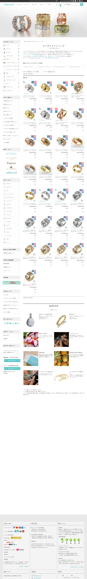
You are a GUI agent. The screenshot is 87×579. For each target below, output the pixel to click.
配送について (6, 107)
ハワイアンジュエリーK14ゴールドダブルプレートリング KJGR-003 (29, 150)
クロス (7, 232)
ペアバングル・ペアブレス (12, 66)
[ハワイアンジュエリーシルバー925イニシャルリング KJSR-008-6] (61, 195)
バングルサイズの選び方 (8, 125)
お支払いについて (7, 111)
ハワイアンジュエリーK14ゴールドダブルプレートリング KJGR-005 (45, 150)
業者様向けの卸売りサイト (9, 253)
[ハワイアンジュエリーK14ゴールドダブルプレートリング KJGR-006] (61, 141)
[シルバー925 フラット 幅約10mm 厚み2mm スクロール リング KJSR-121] (61, 222)
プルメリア (8, 183)
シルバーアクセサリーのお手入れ (10, 301)
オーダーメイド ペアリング (44, 66)
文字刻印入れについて (8, 100)
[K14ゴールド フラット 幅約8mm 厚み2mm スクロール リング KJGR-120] (61, 249)
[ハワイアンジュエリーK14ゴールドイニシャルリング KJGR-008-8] (30, 114)
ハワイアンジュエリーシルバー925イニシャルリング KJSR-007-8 (45, 123)
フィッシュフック (10, 194)
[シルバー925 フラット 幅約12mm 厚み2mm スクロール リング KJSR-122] (77, 222)
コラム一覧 (5, 294)
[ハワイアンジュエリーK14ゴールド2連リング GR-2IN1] (61, 114)
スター (7, 239)
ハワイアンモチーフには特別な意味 (30, 54)
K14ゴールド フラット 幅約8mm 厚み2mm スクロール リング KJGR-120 (61, 258)
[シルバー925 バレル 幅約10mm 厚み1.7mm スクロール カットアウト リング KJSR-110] (77, 195)
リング (7, 45)
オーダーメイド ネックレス (59, 66)
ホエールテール (9, 197)
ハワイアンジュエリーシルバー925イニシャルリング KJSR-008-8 (29, 96)
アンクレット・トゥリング (12, 69)
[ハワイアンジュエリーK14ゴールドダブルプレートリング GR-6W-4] (30, 168)
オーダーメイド (9, 86)
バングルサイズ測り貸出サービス (10, 128)
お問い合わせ (6, 335)
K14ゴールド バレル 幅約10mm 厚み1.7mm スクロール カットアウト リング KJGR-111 (45, 258)
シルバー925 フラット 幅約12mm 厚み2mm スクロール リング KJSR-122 (77, 231)
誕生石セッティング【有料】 (54, 56)
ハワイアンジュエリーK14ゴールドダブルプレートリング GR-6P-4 (77, 150)
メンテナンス (9, 90)
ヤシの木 (8, 221)
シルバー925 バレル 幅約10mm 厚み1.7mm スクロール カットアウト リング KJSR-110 (77, 204)
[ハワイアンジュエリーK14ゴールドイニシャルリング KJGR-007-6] (77, 168)
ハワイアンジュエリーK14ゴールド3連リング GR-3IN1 (77, 96)
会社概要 (5, 338)
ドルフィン (8, 214)
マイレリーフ (9, 200)
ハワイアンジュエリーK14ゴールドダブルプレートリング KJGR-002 (77, 123)
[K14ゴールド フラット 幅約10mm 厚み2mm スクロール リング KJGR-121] (77, 249)
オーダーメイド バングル (75, 66)
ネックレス (8, 52)
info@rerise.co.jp (37, 575)
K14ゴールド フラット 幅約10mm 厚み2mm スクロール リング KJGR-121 (77, 258)
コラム (48, 4)
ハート (7, 242)
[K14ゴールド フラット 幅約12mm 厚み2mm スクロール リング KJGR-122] (30, 276)
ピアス (7, 59)
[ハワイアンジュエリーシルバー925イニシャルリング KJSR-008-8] (30, 87)
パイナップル (9, 211)
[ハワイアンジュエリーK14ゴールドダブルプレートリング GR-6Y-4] (45, 168)
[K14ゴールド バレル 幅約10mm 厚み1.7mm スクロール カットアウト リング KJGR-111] (45, 249)
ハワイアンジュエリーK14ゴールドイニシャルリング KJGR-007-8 (45, 96)
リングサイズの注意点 (8, 118)
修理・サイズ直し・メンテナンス (10, 135)
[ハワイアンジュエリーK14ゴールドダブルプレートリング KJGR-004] (61, 168)
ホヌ (7, 190)
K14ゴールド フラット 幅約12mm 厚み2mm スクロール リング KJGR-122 (29, 285)
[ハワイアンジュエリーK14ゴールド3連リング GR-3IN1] (77, 87)
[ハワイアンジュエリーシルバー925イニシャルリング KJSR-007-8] (45, 114)
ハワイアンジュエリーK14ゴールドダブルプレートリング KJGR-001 (61, 96)
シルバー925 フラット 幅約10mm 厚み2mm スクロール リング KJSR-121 (61, 231)
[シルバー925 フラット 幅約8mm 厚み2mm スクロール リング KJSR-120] (45, 222)
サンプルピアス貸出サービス (9, 132)
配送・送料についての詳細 (77, 567)
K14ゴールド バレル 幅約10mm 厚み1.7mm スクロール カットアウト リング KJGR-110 (29, 258)
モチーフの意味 (6, 312)
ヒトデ (7, 225)
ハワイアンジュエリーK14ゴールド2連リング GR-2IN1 (61, 123)
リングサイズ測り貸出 (45, 57)
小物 (7, 73)
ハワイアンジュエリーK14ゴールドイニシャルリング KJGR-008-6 (29, 204)
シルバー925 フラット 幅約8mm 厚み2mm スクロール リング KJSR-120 (45, 231)
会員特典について (7, 267)
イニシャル (8, 235)
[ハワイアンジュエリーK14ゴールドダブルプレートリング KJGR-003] (30, 141)
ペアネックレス (9, 55)
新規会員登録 (6, 263)
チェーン (8, 83)
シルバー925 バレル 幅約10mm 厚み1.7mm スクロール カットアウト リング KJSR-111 (29, 231)
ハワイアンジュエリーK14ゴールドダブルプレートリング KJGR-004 (61, 177)
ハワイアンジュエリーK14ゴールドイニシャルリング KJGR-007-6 (77, 177)
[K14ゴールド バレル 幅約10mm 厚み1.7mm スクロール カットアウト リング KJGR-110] (30, 249)
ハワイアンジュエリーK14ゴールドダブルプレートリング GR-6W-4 (29, 177)
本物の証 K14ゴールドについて (10, 305)
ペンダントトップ (10, 76)
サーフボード (9, 228)
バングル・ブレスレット (11, 62)
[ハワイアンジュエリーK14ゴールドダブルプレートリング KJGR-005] (45, 141)
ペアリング (8, 48)
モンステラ (8, 204)
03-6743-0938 (66, 1)
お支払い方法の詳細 (24, 566)
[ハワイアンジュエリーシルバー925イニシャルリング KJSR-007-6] (45, 195)
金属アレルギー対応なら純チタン (10, 308)
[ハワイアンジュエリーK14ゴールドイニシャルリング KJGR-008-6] (30, 195)
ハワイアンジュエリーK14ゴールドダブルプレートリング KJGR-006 (61, 150)
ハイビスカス (9, 207)
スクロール (8, 187)
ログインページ (6, 270)
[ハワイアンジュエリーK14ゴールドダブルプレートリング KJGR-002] (77, 114)
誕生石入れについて (7, 104)
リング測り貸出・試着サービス (10, 121)
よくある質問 (6, 142)
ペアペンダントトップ (11, 80)
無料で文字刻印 (38, 56)
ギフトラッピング (7, 139)
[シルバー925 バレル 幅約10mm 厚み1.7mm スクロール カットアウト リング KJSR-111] (30, 222)
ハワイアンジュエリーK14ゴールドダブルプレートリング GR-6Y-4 (45, 177)
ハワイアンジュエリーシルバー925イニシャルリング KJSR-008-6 (61, 204)
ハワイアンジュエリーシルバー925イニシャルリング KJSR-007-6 (45, 204)
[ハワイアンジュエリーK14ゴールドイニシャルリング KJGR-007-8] (45, 87)
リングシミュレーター (28, 66)
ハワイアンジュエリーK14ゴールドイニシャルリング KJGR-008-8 (29, 123)
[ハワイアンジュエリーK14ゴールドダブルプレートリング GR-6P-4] (77, 141)
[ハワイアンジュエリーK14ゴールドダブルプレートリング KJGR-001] (61, 87)
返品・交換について (7, 114)
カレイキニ (8, 218)
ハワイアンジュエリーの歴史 (9, 298)
